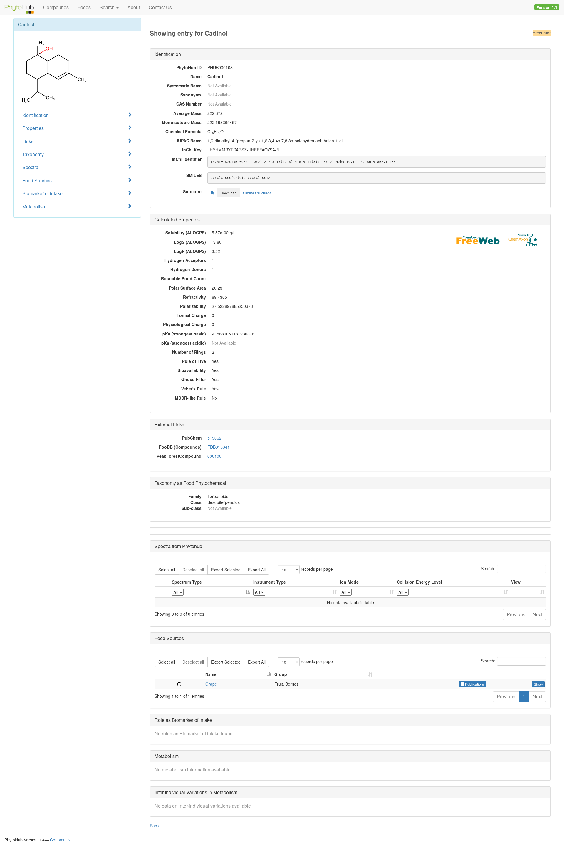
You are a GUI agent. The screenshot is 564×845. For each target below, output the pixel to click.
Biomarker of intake (42, 193)
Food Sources (37, 180)
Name (210, 674)
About (133, 7)
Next (537, 614)
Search (108, 7)
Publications (474, 684)
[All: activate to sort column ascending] (295, 592)
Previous (516, 614)
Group (280, 674)
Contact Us (160, 7)
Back (154, 826)
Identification (35, 115)
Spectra (30, 167)
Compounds (56, 7)
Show (538, 684)
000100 (214, 456)
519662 (214, 438)
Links (27, 141)
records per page (316, 569)
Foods (84, 7)
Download (228, 192)
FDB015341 (218, 447)
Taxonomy (33, 154)
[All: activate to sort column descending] (210, 592)
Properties (33, 128)
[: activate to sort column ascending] (528, 592)
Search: (488, 568)
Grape (211, 684)
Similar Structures (257, 192)
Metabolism (34, 206)
